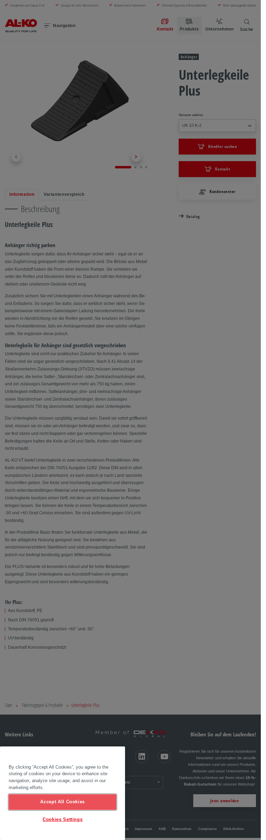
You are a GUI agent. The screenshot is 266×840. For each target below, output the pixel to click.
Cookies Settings (63, 819)
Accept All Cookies (62, 801)
